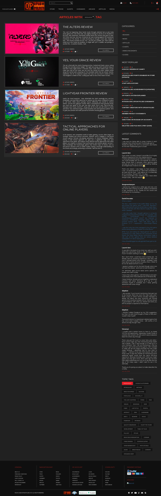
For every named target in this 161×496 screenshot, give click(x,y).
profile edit (92, 482)
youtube (107, 474)
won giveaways (93, 484)
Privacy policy (18, 476)
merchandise (108, 484)
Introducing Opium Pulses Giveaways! (138, 101)
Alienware (145, 412)
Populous (127, 396)
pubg (125, 408)
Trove (41, 474)
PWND (142, 400)
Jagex (126, 449)
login (124, 3)
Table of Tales (142, 429)
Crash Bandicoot (129, 445)
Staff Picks (58, 484)
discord (107, 472)
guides (125, 55)
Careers (148, 449)
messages (74, 478)
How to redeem (19, 478)
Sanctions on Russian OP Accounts (137, 120)
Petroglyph (128, 387)
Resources (88, 17)
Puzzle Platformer (142, 383)
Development (128, 429)
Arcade (92, 9)
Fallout (126, 433)
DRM (135, 412)
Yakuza (126, 404)
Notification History (77, 482)
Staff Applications (130, 83)
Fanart (57, 480)
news (125, 39)
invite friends (92, 480)
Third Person (128, 441)
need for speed (129, 391)
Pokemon (127, 420)
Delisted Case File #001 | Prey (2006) (137, 126)
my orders (91, 474)
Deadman (136, 404)
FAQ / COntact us (19, 480)
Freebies (58, 482)
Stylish (136, 433)
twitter (107, 480)
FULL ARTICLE (106, 50)
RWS (150, 400)
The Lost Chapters (130, 400)
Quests (70, 9)
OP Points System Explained (134, 95)
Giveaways (81, 9)
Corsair (146, 437)
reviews (126, 35)
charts (126, 47)
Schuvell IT (138, 396)
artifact (126, 412)
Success (141, 391)
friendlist (75, 480)
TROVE (60, 9)
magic (144, 416)
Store (52, 9)
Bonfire (134, 416)
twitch (107, 476)
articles (126, 43)
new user (135, 3)
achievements (75, 476)
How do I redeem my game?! (133, 69)
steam (106, 482)
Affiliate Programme (20, 482)
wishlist (91, 478)
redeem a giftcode (77, 484)
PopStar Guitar (142, 441)
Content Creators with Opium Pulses (138, 107)
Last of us (135, 408)
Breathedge (136, 449)
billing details (92, 476)
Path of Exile (144, 445)
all (124, 31)
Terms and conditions (21, 474)
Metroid (139, 387)
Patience (137, 420)
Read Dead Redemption (131, 437)
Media (112, 9)
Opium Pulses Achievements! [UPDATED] (138, 89)
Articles (102, 9)
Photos (58, 478)
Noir (145, 404)
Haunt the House (146, 425)
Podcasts (58, 474)
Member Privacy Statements (134, 113)
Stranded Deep (129, 454)
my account (75, 474)
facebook (107, 478)
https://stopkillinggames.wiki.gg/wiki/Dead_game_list (139, 241)
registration (75, 472)
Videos (57, 476)
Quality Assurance (130, 425)
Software (42, 484)
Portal (145, 408)
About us (17, 472)
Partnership (18, 484)
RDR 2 (125, 416)
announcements (130, 51)
